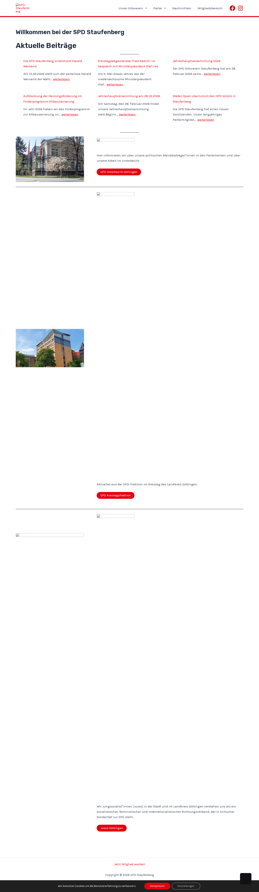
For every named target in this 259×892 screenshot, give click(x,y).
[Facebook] (232, 8)
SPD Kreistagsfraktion (115, 495)
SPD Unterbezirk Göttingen (118, 172)
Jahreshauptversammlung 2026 (197, 61)
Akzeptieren (157, 886)
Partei (157, 8)
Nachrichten (181, 8)
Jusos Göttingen (111, 828)
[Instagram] (240, 8)
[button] (145, 8)
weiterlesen (61, 79)
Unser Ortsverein (131, 8)
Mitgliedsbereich (210, 8)
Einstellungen (186, 886)
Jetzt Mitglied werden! (129, 864)
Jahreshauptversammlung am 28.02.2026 (129, 96)
